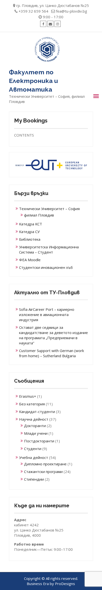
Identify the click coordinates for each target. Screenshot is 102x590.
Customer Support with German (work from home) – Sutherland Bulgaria (51, 353)
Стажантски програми (43, 471)
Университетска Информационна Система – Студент (49, 249)
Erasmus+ (27, 396)
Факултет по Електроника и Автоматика (33, 80)
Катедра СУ (29, 231)
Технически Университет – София (49, 208)
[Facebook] (43, 24)
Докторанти (35, 425)
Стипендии (34, 479)
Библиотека (29, 239)
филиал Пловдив (39, 215)
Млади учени (36, 433)
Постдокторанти (39, 440)
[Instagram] (57, 24)
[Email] (50, 24)
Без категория (32, 403)
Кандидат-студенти (37, 411)
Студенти (32, 448)
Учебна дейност (33, 457)
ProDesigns (65, 583)
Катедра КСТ (30, 223)
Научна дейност (33, 419)
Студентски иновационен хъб (46, 267)
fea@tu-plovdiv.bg (71, 11)
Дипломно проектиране (45, 463)
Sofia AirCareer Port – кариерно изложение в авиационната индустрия (46, 314)
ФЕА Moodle (30, 259)
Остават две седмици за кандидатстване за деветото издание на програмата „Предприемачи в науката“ (53, 335)
